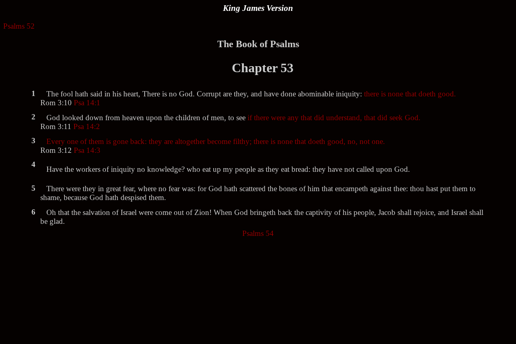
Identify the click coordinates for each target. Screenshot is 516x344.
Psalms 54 (258, 233)
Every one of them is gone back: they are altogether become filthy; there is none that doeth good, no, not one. (215, 141)
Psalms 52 (19, 26)
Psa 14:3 (87, 150)
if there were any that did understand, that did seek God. (334, 117)
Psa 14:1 (87, 102)
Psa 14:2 (86, 126)
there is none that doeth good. (410, 94)
